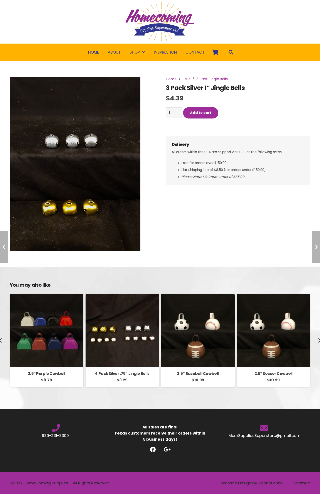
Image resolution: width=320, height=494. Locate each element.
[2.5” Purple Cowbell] (46, 296)
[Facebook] (153, 449)
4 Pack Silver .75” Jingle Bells (122, 373)
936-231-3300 (56, 435)
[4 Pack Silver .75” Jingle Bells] (122, 296)
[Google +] (167, 449)
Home (171, 78)
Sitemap (302, 483)
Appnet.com (270, 483)
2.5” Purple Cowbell (46, 373)
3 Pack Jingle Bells (212, 78)
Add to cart (200, 112)
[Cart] (215, 52)
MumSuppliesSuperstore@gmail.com (263, 435)
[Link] (160, 21)
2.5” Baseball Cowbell (198, 373)
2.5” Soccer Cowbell (273, 373)
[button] (146, 84)
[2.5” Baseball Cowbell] (198, 296)
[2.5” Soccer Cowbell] (273, 296)
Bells (186, 78)
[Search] (231, 52)
